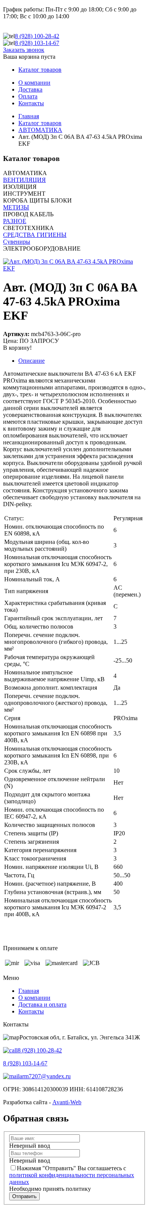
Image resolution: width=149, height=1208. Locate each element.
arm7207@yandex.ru (45, 1076)
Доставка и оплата (42, 1004)
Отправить (24, 1196)
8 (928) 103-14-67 (25, 1063)
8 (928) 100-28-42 (40, 1050)
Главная (28, 991)
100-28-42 (37, 36)
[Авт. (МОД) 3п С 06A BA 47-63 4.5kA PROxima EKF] (74, 268)
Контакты (31, 1011)
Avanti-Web (66, 1102)
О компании (34, 997)
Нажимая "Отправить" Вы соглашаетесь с (71, 1175)
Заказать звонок (23, 50)
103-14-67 (37, 43)
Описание (31, 360)
